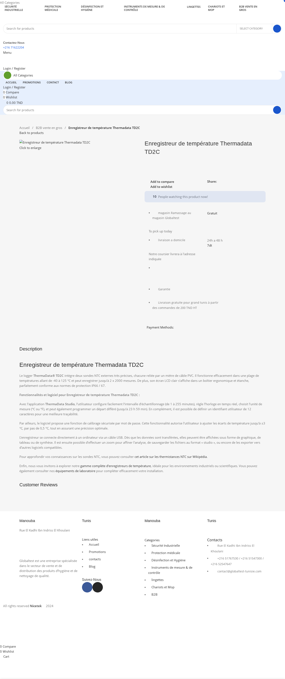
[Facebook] (87, 587)
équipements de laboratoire (75, 471)
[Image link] (48, 545)
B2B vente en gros (49, 128)
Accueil (24, 128)
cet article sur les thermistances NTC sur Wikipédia (171, 457)
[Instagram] (97, 587)
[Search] (277, 29)
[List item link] (236, 561)
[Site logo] (24, 17)
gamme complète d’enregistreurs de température (115, 466)
